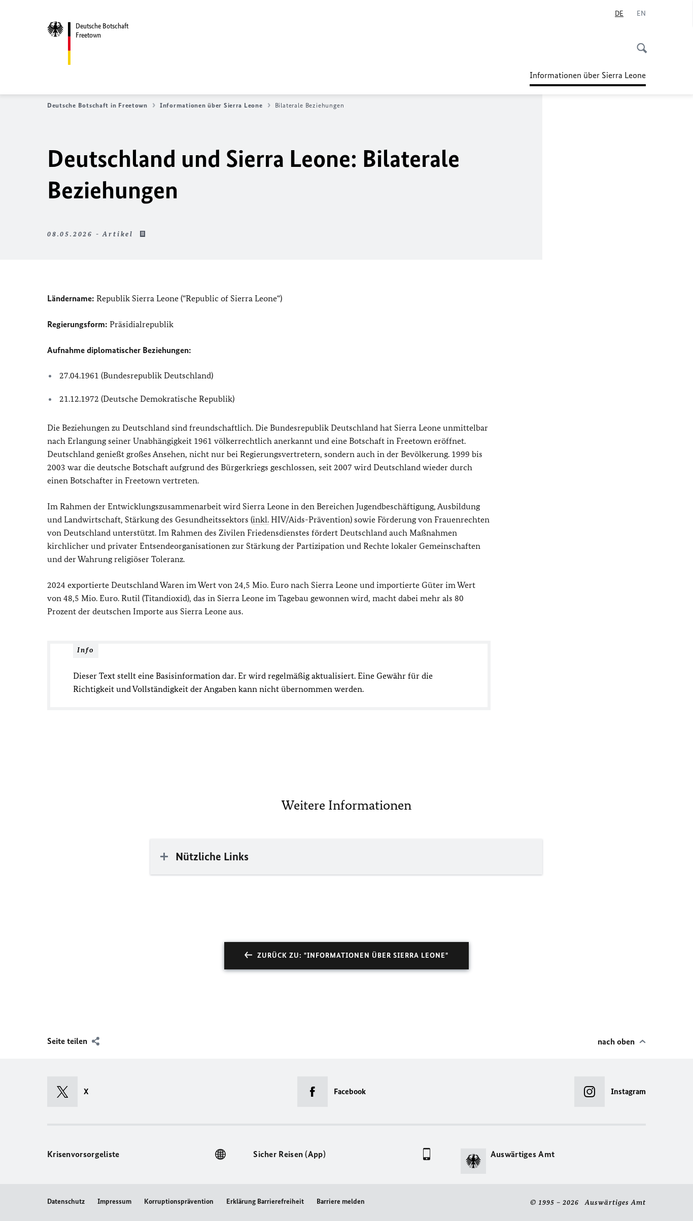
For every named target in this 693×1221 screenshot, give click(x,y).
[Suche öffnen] (639, 42)
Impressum (114, 1201)
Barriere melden (341, 1201)
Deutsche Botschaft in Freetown (97, 105)
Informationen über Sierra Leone (588, 78)
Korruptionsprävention (179, 1201)
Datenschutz (66, 1201)
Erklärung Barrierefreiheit (265, 1201)
